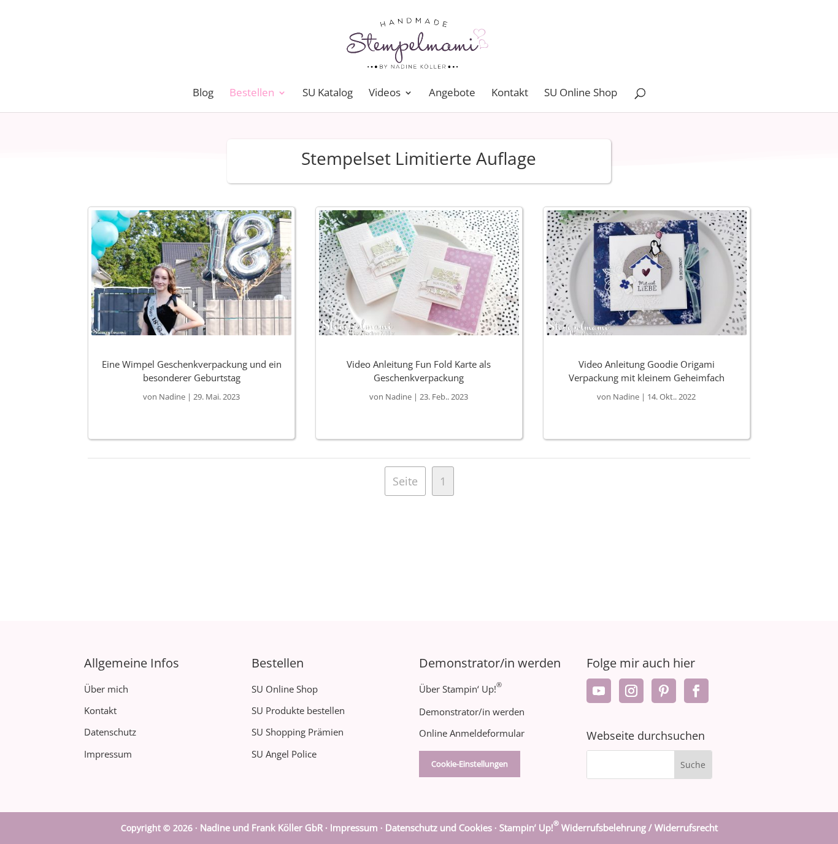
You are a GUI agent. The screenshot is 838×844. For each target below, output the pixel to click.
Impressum (108, 754)
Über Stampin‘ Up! (460, 689)
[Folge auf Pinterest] (664, 691)
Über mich (106, 689)
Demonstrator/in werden (472, 711)
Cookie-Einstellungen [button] (469, 763)
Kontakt (509, 93)
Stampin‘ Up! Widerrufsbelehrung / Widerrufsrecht (608, 827)
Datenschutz (110, 732)
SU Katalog (327, 93)
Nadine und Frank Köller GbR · (265, 827)
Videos (385, 93)
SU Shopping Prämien (298, 732)
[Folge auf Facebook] (696, 691)
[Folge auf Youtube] (598, 691)
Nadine (172, 396)
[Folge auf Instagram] (631, 691)
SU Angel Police (284, 754)
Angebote (452, 93)
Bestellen (251, 93)
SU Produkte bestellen (298, 710)
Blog (203, 93)
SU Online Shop (580, 93)
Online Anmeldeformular (472, 733)
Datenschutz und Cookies (438, 827)
